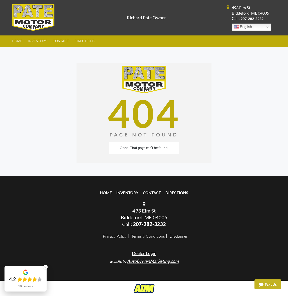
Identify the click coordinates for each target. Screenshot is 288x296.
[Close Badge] (45, 267)
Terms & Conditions (148, 236)
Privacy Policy (115, 236)
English (245, 27)
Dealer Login (144, 253)
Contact (152, 192)
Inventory (127, 192)
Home (106, 192)
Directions (176, 192)
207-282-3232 (252, 18)
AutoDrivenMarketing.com (153, 261)
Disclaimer (178, 236)
